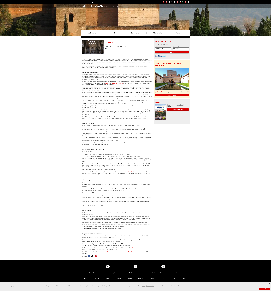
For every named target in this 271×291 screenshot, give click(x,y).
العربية (162, 278)
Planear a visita (135, 33)
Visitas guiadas (92, 2)
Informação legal (113, 273)
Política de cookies (157, 273)
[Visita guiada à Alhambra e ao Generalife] (172, 78)
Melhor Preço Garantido (161, 44)
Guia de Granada (102, 2)
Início (83, 36)
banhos (107, 83)
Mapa (108, 49)
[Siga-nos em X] (135, 266)
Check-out (176, 46)
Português (141, 278)
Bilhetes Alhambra (125, 2)
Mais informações (178, 109)
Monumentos (95, 36)
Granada (179, 33)
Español (86, 278)
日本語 (184, 278)
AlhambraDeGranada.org (100, 6)
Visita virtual (114, 33)
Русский (152, 278)
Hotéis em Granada (114, 2)
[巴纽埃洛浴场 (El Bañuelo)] (185, 2)
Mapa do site (179, 273)
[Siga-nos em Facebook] (108, 266)
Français (108, 278)
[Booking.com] (160, 56)
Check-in (158, 46)
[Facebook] (89, 256)
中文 (174, 278)
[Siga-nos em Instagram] (163, 266)
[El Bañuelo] (164, 2)
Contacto (91, 273)
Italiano (130, 278)
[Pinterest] (96, 256)
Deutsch (119, 278)
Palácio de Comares (117, 83)
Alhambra (84, 2)
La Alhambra (92, 33)
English (97, 278)
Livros (157, 103)
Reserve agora (172, 95)
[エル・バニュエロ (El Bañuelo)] (188, 2)
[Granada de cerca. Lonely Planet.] (160, 112)
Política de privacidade (135, 273)
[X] (92, 256)
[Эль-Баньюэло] (180, 2)
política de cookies (175, 286)
